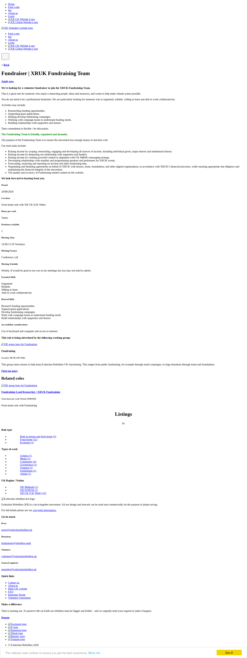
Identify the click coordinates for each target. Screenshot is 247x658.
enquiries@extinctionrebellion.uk (18, 569)
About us (13, 13)
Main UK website (17, 588)
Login (11, 16)
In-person (27, 442)
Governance (28, 464)
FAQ (10, 591)
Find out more (9, 371)
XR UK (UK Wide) (33, 493)
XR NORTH (29, 490)
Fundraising (28, 470)
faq (9, 10)
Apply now (7, 81)
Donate (5, 617)
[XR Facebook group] (17, 624)
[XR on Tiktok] (15, 633)
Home (11, 4)
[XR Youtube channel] (16, 639)
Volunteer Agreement (19, 597)
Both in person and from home (38, 436)
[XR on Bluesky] (16, 636)
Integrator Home (17, 594)
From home (28, 439)
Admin (25, 473)
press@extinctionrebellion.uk (16, 529)
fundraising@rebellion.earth (16, 543)
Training (26, 467)
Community (28, 461)
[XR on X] (13, 627)
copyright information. (44, 510)
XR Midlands (29, 487)
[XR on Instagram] (17, 630)
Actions (26, 455)
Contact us (13, 582)
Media (25, 458)
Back (6, 64)
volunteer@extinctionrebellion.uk (19, 556)
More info (94, 653)
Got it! (229, 652)
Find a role (13, 7)
